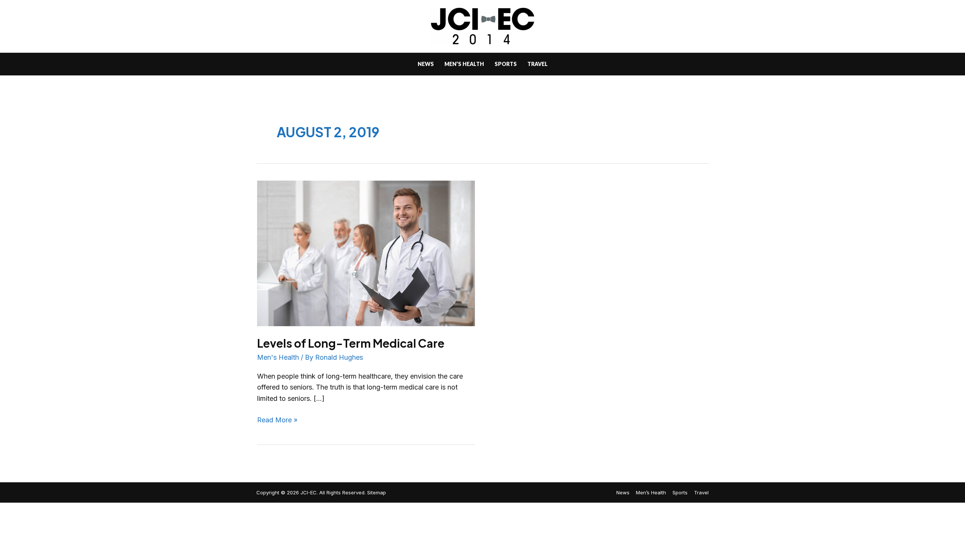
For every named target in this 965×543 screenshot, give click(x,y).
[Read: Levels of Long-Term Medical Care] (366, 253)
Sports (680, 492)
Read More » (277, 419)
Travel (701, 492)
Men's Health (278, 357)
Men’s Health (651, 492)
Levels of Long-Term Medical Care (350, 343)
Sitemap (376, 492)
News (623, 492)
